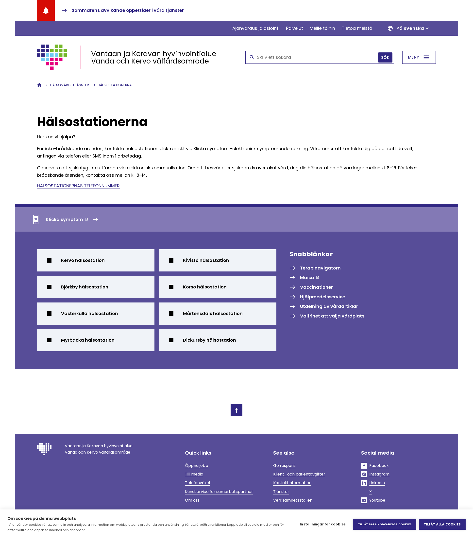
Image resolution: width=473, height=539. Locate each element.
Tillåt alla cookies (442, 524)
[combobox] (319, 57)
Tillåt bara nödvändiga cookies (384, 524)
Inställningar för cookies (323, 524)
